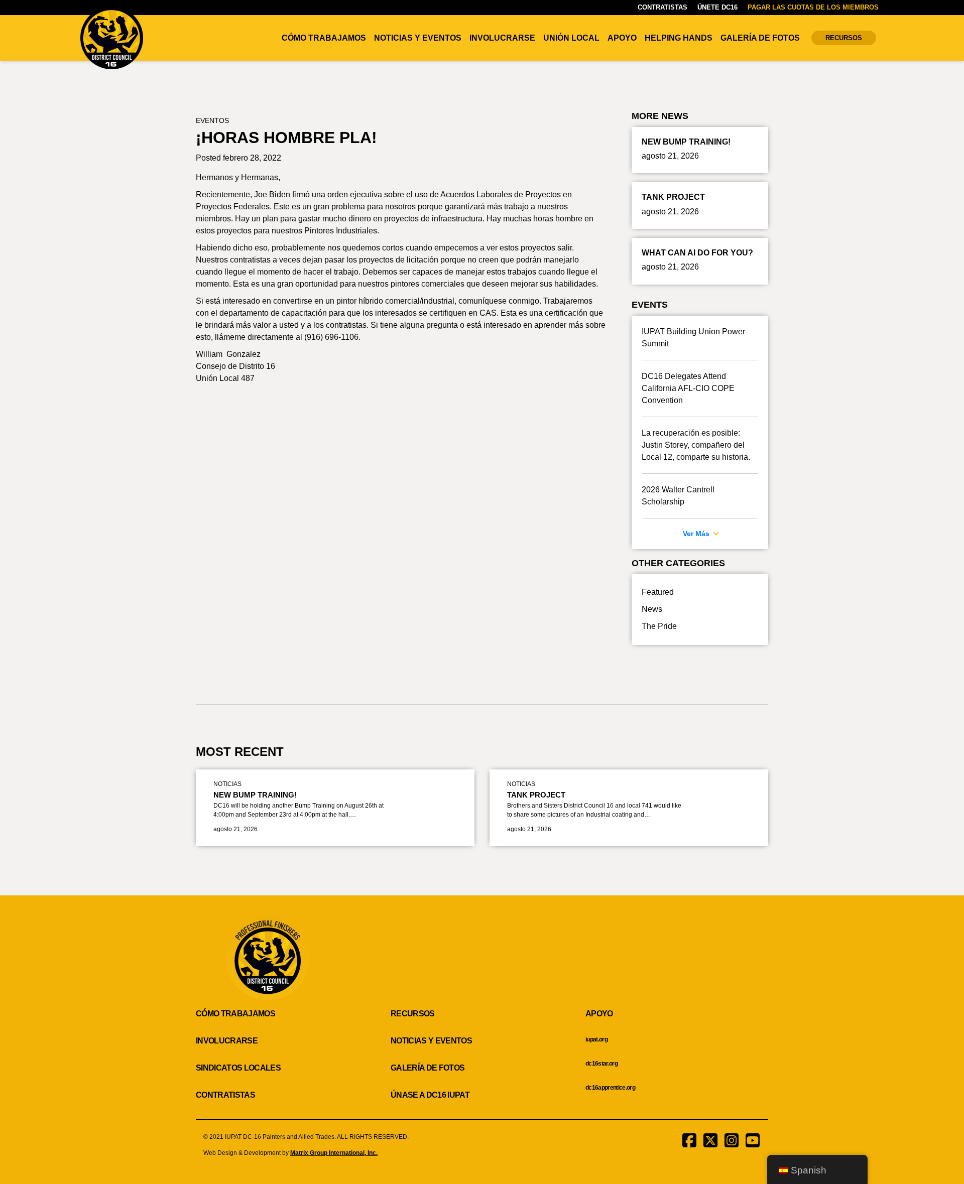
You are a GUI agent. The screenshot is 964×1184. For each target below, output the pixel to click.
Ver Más (697, 534)
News (652, 609)
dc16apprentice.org (610, 1087)
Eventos (212, 120)
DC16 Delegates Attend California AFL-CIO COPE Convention (688, 388)
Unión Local (571, 38)
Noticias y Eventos (417, 38)
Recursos (843, 38)
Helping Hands (678, 38)
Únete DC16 (717, 7)
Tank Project (536, 795)
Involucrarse (502, 38)
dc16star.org (601, 1063)
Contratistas (662, 7)
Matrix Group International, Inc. (334, 1152)
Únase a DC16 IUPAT (430, 1095)
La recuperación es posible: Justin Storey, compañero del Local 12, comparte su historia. (696, 445)
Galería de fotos (760, 38)
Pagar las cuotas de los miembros (813, 7)
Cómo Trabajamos (324, 38)
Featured (658, 592)
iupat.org (596, 1039)
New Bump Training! (255, 795)
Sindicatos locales (238, 1068)
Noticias (227, 783)
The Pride (659, 626)
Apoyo (622, 38)
